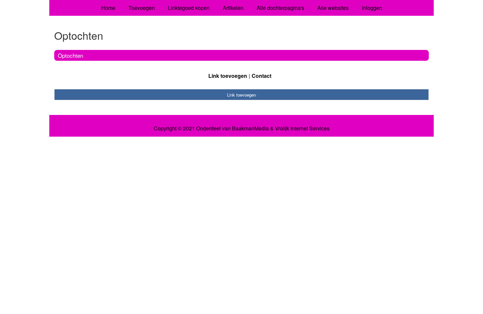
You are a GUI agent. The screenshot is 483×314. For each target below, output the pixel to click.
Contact (261, 75)
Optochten (70, 55)
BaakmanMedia (250, 128)
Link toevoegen (227, 75)
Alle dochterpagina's (280, 7)
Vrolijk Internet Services (302, 128)
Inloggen (372, 7)
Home (108, 7)
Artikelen (233, 7)
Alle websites (333, 7)
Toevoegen (141, 7)
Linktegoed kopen (189, 7)
